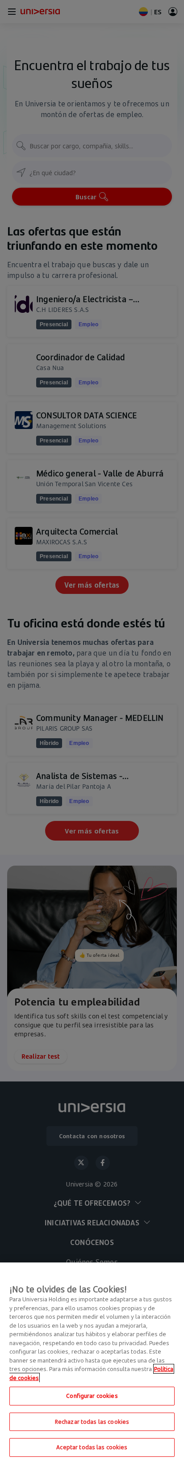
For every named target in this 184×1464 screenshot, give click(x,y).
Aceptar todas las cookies (91, 1447)
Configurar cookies (91, 1396)
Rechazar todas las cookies (92, 1422)
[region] (92, 1363)
